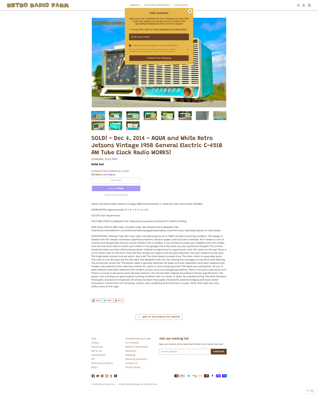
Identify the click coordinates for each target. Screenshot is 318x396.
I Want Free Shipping (159, 58)
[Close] (190, 11)
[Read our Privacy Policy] (187, 49)
